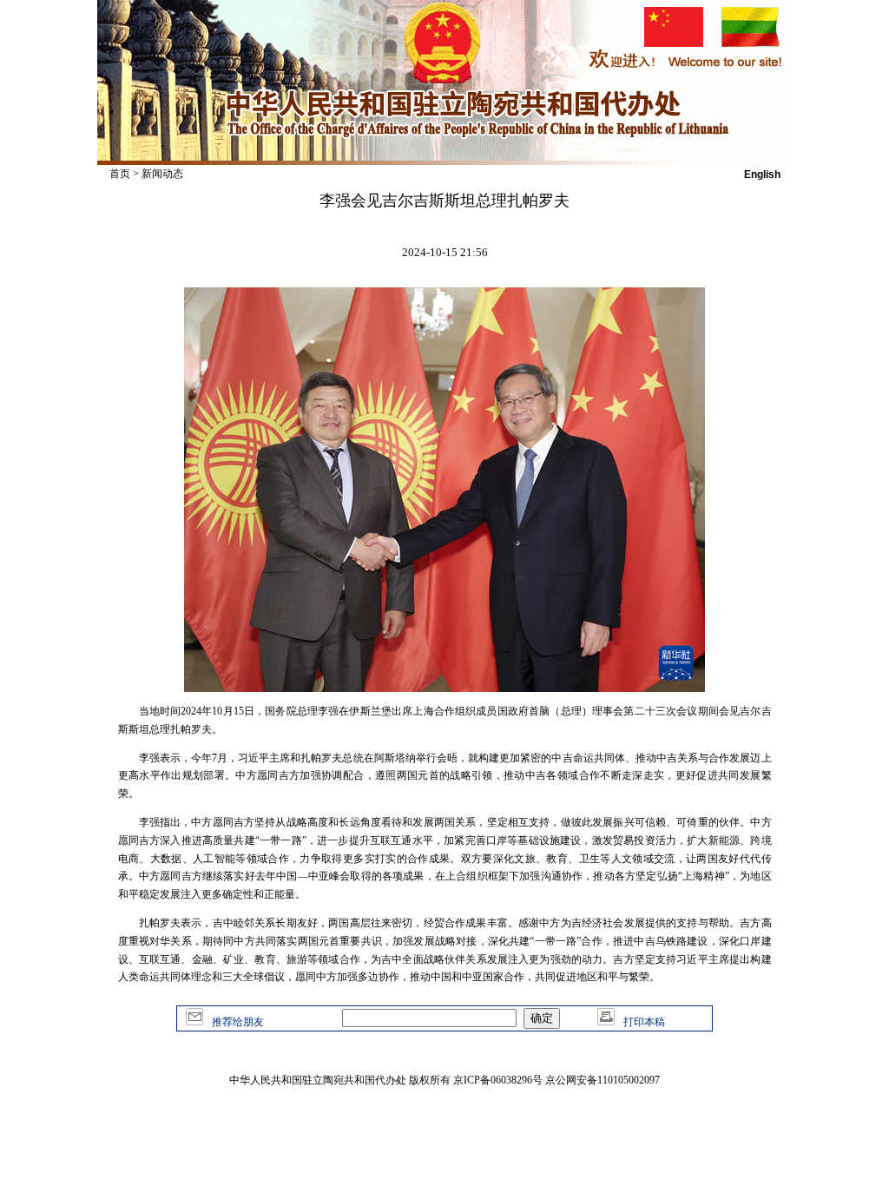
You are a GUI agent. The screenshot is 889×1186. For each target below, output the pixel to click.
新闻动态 (162, 174)
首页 (119, 174)
